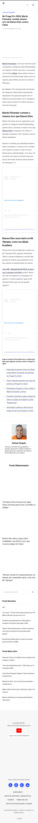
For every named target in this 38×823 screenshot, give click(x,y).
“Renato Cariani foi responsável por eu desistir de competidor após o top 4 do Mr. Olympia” (18, 577)
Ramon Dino (7, 131)
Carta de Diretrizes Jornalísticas (17, 796)
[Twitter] (16, 785)
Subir (19, 818)
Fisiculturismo (8, 12)
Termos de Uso (22, 800)
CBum (14, 73)
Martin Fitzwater (9, 64)
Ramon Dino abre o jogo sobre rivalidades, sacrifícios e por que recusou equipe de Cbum (16, 541)
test (3, 607)
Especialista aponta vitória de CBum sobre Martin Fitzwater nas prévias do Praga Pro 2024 (21, 372)
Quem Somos (17, 792)
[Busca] (32, 5)
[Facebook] (10, 785)
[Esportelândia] (14, 5)
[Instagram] (22, 785)
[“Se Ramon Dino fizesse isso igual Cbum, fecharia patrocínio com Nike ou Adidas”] (19, 487)
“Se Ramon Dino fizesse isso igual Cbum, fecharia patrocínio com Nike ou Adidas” (19, 505)
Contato (11, 800)
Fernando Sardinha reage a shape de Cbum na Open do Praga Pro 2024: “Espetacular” (21, 399)
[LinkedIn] (27, 785)
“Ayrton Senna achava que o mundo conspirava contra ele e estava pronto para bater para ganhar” (18, 631)
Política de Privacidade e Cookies (19, 803)
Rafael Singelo (19, 443)
